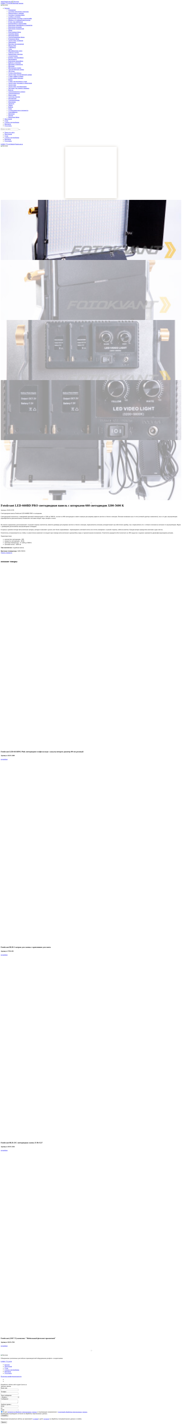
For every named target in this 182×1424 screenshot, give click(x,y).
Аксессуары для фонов (15, 40)
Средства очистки (14, 97)
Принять (4, 1422)
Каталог (7, 1365)
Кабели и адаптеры (14, 63)
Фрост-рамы (12, 95)
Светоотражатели (14, 93)
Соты (10, 49)
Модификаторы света (15, 51)
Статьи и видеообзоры (12, 122)
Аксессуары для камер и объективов (20, 83)
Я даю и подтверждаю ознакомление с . (45, 1412)
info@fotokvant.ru (6, 1)
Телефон (3, 1391)
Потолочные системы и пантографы (20, 18)
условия (35, 1419)
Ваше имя (4, 1388)
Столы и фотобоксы (14, 73)
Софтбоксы (12, 47)
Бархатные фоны (13, 117)
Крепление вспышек (15, 27)
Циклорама (12, 102)
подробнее (4, 759)
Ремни (10, 80)
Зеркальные (12, 42)
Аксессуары (12, 85)
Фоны (10, 30)
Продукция (8, 119)
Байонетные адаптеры (15, 54)
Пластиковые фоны (14, 32)
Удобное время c (6, 1404)
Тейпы (10, 105)
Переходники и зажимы (16, 13)
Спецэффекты (12, 112)
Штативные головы (14, 68)
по (1, 1408)
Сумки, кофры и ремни (15, 76)
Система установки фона (16, 15)
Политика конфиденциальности (11, 1376)
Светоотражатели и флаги (16, 91)
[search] (19, 129)
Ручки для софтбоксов (15, 22)
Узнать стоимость (6, 553)
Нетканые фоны (13, 35)
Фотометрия (12, 98)
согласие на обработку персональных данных (22, 1412)
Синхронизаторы (14, 100)
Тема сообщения (6, 1395)
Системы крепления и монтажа (18, 11)
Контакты (8, 124)
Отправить (5, 1415)
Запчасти (11, 103)
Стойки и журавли (14, 17)
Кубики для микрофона (16, 57)
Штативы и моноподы (15, 64)
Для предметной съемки (16, 69)
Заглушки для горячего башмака (18, 88)
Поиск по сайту (10, 132)
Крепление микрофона (15, 61)
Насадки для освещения (16, 44)
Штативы (11, 66)
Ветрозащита (12, 59)
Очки (10, 108)
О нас (6, 120)
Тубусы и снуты (13, 52)
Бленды (10, 90)
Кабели (10, 107)
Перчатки (11, 114)
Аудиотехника (13, 56)
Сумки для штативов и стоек (17, 81)
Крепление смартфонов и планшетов (20, 25)
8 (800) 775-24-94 (6, 3)
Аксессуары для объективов (17, 86)
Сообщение (4, 1399)
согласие (46, 1419)
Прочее (10, 115)
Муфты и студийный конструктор (19, 20)
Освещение (12, 10)
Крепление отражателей (16, 28)
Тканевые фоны (13, 34)
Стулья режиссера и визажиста (18, 110)
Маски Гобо (12, 45)
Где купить (8, 126)
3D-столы (11, 71)
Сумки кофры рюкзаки (15, 78)
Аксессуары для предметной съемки (20, 74)
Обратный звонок (17, 3)
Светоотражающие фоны (16, 37)
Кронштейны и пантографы (17, 23)
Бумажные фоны (13, 39)
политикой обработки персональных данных (72, 1412)
